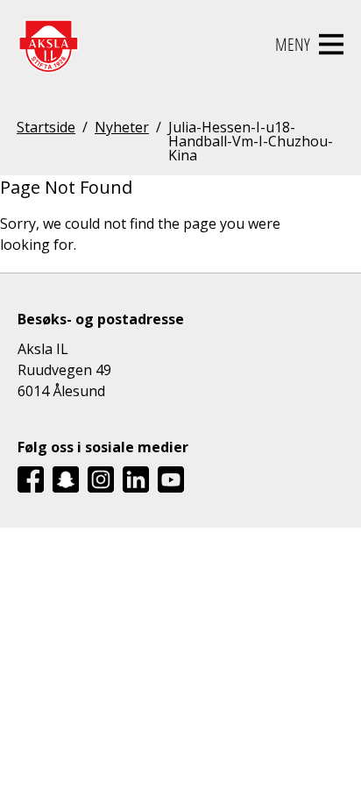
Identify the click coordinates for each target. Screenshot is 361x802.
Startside (46, 128)
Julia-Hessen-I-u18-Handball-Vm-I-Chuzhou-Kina (250, 141)
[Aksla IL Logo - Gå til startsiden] (48, 44)
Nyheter (122, 128)
